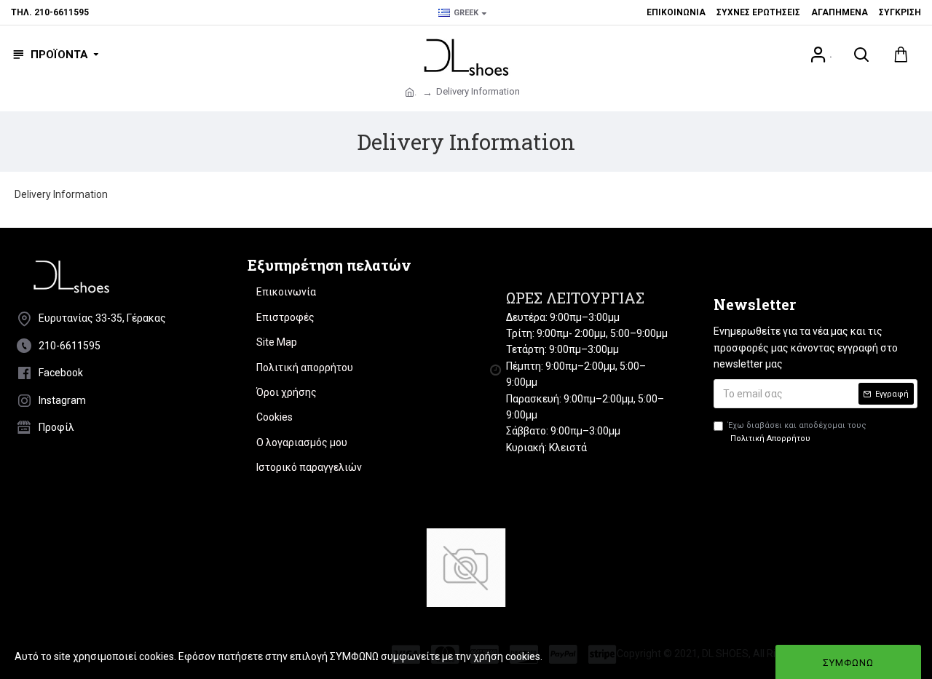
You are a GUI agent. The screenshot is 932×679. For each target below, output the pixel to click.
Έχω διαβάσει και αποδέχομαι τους (797, 432)
